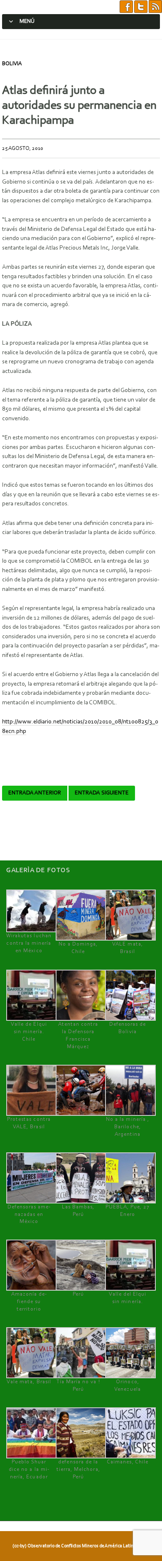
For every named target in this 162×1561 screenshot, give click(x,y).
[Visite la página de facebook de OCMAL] (126, 7)
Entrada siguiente (102, 793)
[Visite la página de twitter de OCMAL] (140, 7)
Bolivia (12, 63)
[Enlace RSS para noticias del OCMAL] (155, 7)
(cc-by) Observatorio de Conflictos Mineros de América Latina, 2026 (80, 1546)
